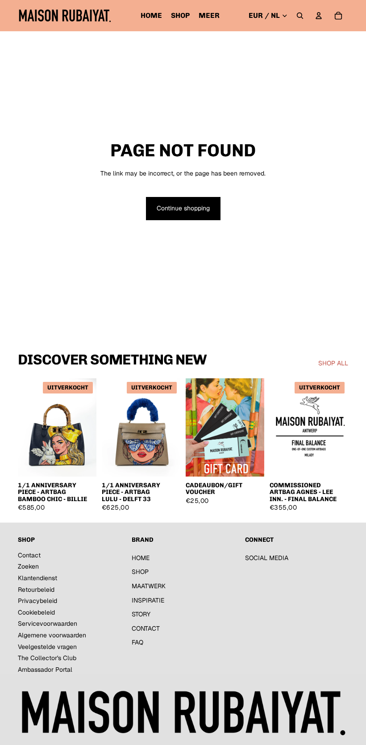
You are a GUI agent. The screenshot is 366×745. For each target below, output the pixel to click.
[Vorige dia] (25, 427)
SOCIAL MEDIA (266, 558)
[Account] (319, 15)
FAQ (137, 642)
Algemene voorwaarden (52, 635)
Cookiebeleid (36, 612)
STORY (141, 614)
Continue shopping (183, 208)
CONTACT (146, 628)
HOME (141, 558)
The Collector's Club (47, 658)
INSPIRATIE (148, 600)
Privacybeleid (37, 601)
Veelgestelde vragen (47, 647)
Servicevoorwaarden (47, 623)
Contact (29, 555)
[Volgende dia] (89, 427)
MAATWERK (149, 586)
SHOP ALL (333, 363)
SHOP (140, 572)
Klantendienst (37, 578)
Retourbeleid (36, 590)
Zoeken (28, 566)
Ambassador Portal (45, 669)
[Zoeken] (300, 15)
